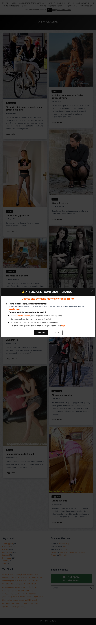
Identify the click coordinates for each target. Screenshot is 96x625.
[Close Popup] (92, 290)
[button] (41, 332)
